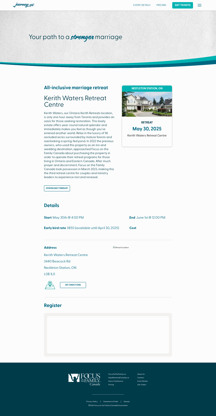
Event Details (142, 381)
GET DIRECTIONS (73, 285)
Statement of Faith (110, 402)
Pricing (111, 385)
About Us (141, 374)
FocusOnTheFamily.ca (117, 374)
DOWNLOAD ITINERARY (57, 188)
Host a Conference (115, 381)
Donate (127, 402)
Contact (140, 378)
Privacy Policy (92, 402)
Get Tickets (141, 385)
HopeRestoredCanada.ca (118, 378)
